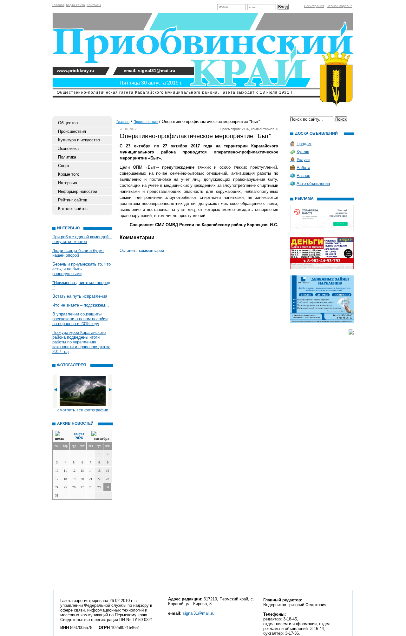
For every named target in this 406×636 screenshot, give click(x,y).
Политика (67, 157)
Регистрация (314, 6)
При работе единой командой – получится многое (82, 239)
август (79, 433)
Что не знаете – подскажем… (80, 305)
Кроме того (68, 174)
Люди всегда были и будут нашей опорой (78, 253)
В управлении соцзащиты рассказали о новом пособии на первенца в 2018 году (80, 319)
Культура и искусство (79, 140)
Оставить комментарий (142, 250)
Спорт (63, 165)
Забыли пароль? (339, 6)
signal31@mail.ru (198, 613)
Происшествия (72, 131)
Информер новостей (77, 191)
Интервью (67, 182)
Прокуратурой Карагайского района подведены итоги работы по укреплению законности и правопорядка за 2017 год (81, 342)
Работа (303, 167)
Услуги (303, 159)
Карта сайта (75, 5)
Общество (68, 122)
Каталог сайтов (73, 208)
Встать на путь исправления (79, 296)
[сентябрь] (100, 436)
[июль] (60, 436)
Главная (58, 5)
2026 (79, 438)
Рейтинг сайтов (72, 200)
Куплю (303, 151)
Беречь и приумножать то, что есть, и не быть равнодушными (81, 269)
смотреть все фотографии (82, 410)
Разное (303, 175)
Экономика (68, 148)
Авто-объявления (313, 183)
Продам (304, 143)
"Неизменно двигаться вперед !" (81, 285)
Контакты (94, 5)
